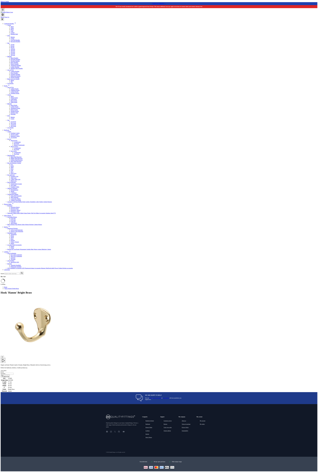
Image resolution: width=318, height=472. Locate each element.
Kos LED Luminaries (16, 254)
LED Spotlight (11, 268)
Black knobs (14, 100)
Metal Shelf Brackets (16, 157)
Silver (12, 26)
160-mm (13, 50)
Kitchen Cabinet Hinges (35, 224)
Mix (12, 82)
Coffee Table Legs (15, 179)
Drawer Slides (149, 427)
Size (8, 43)
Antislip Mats (30, 249)
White (12, 28)
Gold (12, 31)
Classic (12, 38)
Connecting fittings (16, 199)
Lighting (148, 430)
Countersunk (17, 142)
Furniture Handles (15, 74)
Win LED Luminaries (16, 256)
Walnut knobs (14, 97)
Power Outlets (59, 268)
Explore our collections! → (159, 3)
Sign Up (7, 17)
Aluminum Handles (16, 65)
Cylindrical (13, 193)
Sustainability (185, 430)
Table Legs (13, 178)
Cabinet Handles (15, 71)
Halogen (9, 263)
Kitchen (13, 240)
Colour (9, 25)
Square (12, 191)
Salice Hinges (25, 224)
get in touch (166, 398)
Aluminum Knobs (15, 108)
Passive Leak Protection (17, 231)
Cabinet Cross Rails (16, 200)
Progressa (9, 205)
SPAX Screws (14, 146)
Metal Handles (14, 58)
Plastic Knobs (14, 109)
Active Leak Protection (17, 230)
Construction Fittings (12, 194)
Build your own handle (13, 79)
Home (5, 287)
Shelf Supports (14, 197)
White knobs (14, 102)
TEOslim (13, 259)
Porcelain (13, 114)
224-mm (13, 53)
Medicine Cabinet (46, 249)
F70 (55, 213)
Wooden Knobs (15, 111)
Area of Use (10, 70)
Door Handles (14, 73)
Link (12, 170)
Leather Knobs (14, 106)
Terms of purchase (186, 424)
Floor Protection (11, 182)
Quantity (3, 373)
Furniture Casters (15, 133)
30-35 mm (13, 123)
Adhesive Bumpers (12, 188)
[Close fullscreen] (2, 357)
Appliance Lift (11, 201)
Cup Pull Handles (15, 40)
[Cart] (2, 19)
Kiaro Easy (13, 173)
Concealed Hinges (12, 217)
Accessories (10, 83)
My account (202, 420)
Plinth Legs (14, 181)
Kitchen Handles (15, 77)
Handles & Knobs (150, 420)
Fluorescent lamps (29, 268)
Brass (12, 239)
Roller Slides (20, 213)
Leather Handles (15, 67)
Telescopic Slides (12, 213)
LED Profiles (10, 260)
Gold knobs (14, 99)
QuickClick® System (16, 184)
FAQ (150, 398)
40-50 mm (13, 126)
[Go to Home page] (7, 12)
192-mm (13, 52)
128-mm (13, 49)
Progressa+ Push (15, 211)
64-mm (12, 46)
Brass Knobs (14, 105)
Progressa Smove (15, 207)
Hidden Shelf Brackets (16, 158)
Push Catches (26, 201)
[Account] (3, 14)
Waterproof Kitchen (12, 228)
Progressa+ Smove (15, 210)
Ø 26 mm (13, 218)
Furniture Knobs (15, 93)
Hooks (12, 246)
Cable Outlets (39, 201)
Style (8, 35)
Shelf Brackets (11, 155)
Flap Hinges (18, 224)
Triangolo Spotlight (16, 265)
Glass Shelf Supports (16, 196)
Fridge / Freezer (15, 242)
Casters (9, 131)
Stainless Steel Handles (17, 68)
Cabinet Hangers (47, 201)
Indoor (12, 243)
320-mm (13, 55)
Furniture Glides (15, 187)
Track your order (168, 427)
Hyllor (12, 248)
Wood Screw (14, 140)
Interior (147, 434)
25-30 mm (13, 121)
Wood (12, 237)
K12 (12, 164)
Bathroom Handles (15, 76)
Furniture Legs (14, 176)
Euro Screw (14, 151)
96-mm (12, 47)
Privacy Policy (185, 427)
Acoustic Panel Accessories (14, 245)
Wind (12, 167)
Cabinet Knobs (14, 89)
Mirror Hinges (11, 224)
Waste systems (38, 249)
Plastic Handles (15, 64)
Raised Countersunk (19, 145)
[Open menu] (3, 10)
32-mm (12, 44)
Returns (165, 424)
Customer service (168, 420)
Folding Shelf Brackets (17, 160)
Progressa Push (15, 208)
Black (12, 29)
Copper (12, 32)
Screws (9, 139)
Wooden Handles (15, 61)
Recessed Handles (15, 41)
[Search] (22, 273)
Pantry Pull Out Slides (33, 213)
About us (184, 420)
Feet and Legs (11, 175)
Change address (167, 430)
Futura (25, 213)
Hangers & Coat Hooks (13, 249)
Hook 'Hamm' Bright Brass (12, 288)
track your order (157, 398)
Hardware (148, 424)
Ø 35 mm (13, 220)
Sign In (2, 17)
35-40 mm (13, 124)
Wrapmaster (23, 249)
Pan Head (16, 143)
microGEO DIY (15, 262)
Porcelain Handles (15, 59)
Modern (13, 37)
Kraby (12, 166)
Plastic (12, 236)
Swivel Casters (14, 134)
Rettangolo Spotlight (16, 266)
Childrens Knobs (15, 90)
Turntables (33, 201)
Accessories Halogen (40, 268)
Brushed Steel (14, 34)
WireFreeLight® (50, 268)
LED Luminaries (11, 253)
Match (12, 80)
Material (9, 56)
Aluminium (14, 234)
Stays (12, 172)
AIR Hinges (14, 223)
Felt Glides (13, 185)
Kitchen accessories (68, 268)
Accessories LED (20, 268)
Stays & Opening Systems (14, 163)
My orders (202, 424)
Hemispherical (14, 190)
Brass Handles (14, 62)
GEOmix (13, 257)
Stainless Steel (14, 112)
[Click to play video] (3, 361)
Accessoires (42, 213)
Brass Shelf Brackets (16, 161)
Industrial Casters (15, 136)
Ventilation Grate (11, 233)
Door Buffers (19, 201)
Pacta (12, 169)
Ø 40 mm (13, 221)
